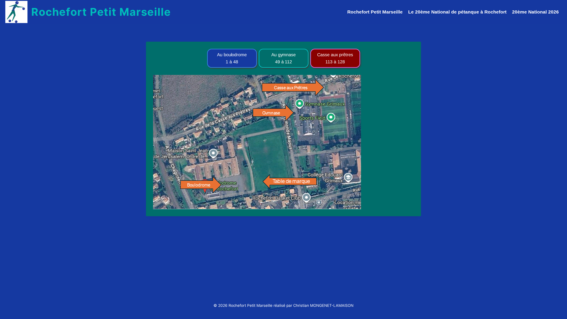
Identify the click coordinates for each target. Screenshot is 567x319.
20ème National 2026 (535, 11)
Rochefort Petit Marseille (375, 11)
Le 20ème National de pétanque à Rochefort (457, 11)
